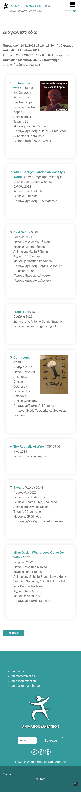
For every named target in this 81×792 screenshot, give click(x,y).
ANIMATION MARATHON (26, 6)
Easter (18, 487)
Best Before (21, 232)
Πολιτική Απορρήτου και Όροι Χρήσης (40, 761)
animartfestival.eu (23, 676)
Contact (8, 774)
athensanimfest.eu (23, 681)
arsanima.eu (19, 671)
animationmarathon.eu (26, 685)
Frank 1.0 (20, 311)
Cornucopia (21, 357)
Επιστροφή (13, 632)
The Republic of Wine (28, 446)
